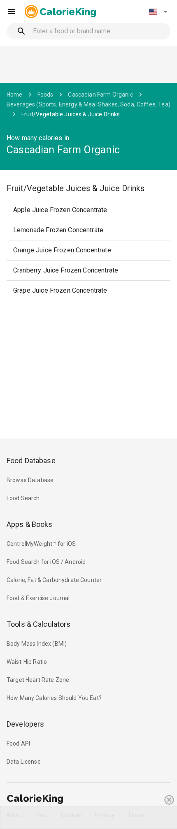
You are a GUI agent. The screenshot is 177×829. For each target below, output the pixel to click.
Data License (24, 761)
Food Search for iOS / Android (46, 562)
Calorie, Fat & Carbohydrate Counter (54, 580)
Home (15, 94)
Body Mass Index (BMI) (37, 643)
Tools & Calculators (39, 624)
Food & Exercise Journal (38, 598)
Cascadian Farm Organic (100, 94)
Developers (25, 724)
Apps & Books (30, 524)
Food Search (23, 498)
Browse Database (30, 480)
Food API (18, 743)
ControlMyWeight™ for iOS (41, 543)
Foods (45, 94)
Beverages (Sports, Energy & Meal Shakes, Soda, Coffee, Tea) (88, 104)
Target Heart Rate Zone (38, 680)
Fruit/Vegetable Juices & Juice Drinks (70, 114)
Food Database (31, 460)
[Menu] (11, 11)
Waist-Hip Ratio (27, 661)
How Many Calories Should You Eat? (54, 698)
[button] (158, 11)
